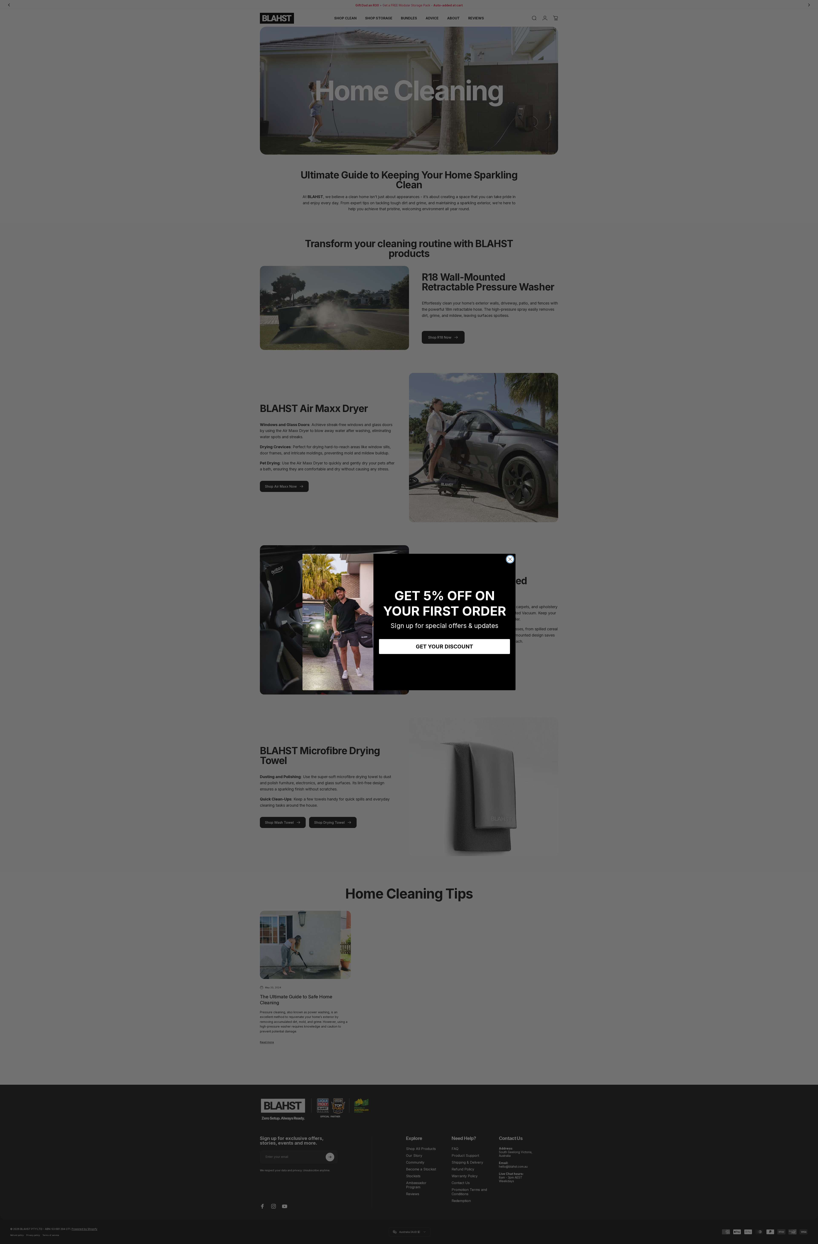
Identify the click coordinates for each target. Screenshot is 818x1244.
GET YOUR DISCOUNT (444, 646)
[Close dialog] (510, 559)
